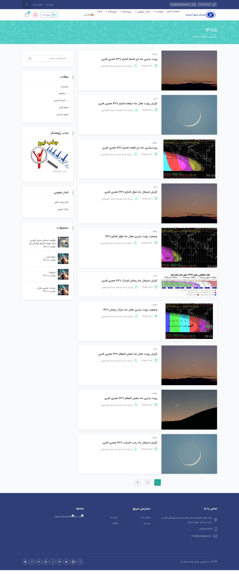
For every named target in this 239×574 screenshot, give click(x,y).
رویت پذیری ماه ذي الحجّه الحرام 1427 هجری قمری (129, 59)
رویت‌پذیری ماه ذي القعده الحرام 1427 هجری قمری (129, 148)
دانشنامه (64, 86)
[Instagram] (53, 562)
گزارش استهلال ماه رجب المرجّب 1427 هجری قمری (130, 443)
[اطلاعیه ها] (35, 15)
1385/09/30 (147, 66)
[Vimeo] (46, 562)
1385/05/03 (147, 449)
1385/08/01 (147, 199)
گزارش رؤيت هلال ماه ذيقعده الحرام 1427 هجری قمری (127, 103)
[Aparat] (73, 562)
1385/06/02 (147, 405)
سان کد (183, 561)
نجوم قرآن (63, 107)
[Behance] (39, 562)
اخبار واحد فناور (61, 202)
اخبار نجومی (143, 12)
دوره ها (147, 523)
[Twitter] (59, 562)
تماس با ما (37, 4)
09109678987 (204, 4)
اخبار (155, 98)
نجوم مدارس (62, 114)
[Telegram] (66, 562)
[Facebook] (80, 562)
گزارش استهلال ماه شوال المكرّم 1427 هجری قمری (130, 192)
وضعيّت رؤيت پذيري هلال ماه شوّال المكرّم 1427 (131, 236)
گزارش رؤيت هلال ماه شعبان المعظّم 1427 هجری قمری (127, 354)
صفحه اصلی (173, 11)
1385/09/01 (147, 110)
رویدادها (126, 12)
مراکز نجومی (62, 209)
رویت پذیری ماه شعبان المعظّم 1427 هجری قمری (130, 398)
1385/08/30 (147, 154)
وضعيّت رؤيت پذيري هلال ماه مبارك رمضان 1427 (130, 310)
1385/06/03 (147, 360)
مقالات (159, 12)
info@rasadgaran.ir (180, 4)
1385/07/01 (147, 287)
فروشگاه (112, 12)
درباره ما (50, 4)
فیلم (99, 11)
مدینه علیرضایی (108, 66)
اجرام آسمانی (59, 100)
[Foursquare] (32, 562)
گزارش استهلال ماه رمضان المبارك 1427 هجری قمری (129, 281)
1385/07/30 (147, 243)
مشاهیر (62, 93)
